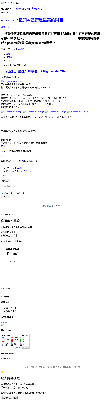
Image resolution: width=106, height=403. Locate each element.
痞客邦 (15, 161)
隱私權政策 (67, 367)
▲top (3, 176)
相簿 (8, 54)
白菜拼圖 (4, 322)
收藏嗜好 (22, 49)
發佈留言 (5, 197)
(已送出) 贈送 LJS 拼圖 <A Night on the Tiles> (37, 71)
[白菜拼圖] (2, 325)
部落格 (9, 57)
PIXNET (34, 367)
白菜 (3, 146)
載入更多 (5, 181)
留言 (21, 161)
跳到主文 (5, 27)
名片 (8, 60)
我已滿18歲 (6, 398)
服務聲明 (77, 367)
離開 (15, 398)
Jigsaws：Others (24, 171)
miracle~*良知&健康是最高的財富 (32, 20)
